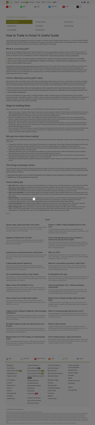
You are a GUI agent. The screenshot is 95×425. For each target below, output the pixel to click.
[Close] (34, 199)
